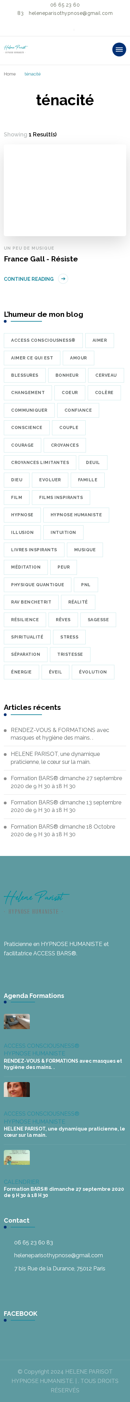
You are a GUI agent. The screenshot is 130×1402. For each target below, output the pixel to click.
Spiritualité (27, 637)
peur (64, 567)
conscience (26, 427)
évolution (93, 672)
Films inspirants (61, 497)
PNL (86, 584)
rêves (63, 619)
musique (85, 549)
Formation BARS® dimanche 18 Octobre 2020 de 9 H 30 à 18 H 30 (63, 830)
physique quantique (37, 584)
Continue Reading (29, 279)
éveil (55, 672)
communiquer (29, 410)
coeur (70, 392)
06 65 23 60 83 (33, 1242)
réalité (78, 602)
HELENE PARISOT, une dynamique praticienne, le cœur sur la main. (55, 758)
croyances (65, 445)
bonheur (67, 375)
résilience (25, 619)
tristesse (70, 654)
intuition (63, 532)
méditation (26, 567)
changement (28, 392)
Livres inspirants (34, 549)
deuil (93, 462)
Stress (69, 637)
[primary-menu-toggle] (119, 49)
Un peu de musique (29, 248)
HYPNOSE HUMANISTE (34, 1053)
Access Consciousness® (43, 340)
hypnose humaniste (76, 514)
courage (22, 445)
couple (68, 427)
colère (104, 392)
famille (88, 479)
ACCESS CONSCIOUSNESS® (41, 1046)
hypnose (22, 514)
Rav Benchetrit (31, 602)
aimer (100, 340)
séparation (25, 654)
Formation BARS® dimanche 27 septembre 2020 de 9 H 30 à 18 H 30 (66, 782)
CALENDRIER (21, 1182)
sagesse (98, 619)
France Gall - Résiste (41, 258)
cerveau (106, 375)
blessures (24, 375)
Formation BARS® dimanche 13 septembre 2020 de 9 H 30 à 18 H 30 (66, 806)
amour (78, 358)
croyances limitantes (40, 462)
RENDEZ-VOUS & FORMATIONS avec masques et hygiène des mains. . (60, 734)
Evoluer (50, 479)
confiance (78, 410)
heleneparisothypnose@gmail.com (58, 1255)
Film (16, 497)
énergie (21, 672)
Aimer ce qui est (32, 358)
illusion (22, 532)
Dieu (16, 479)
